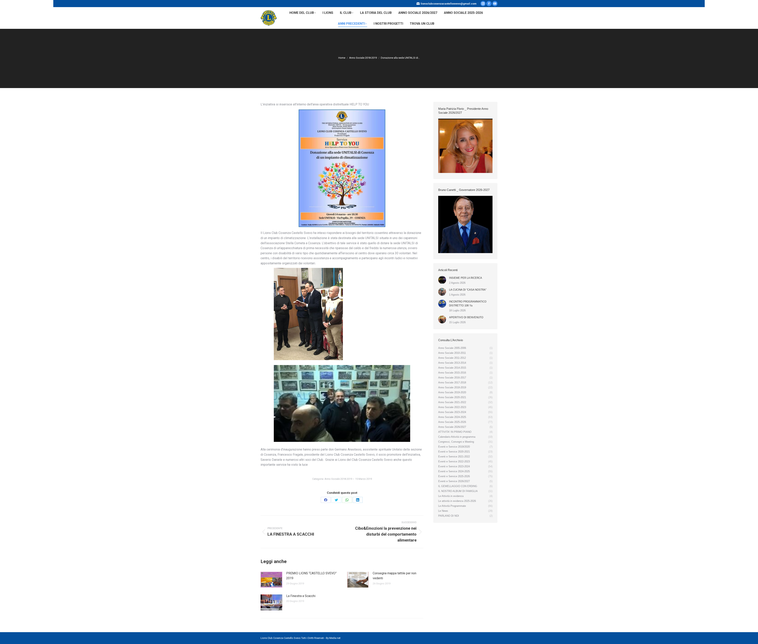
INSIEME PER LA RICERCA (465, 277)
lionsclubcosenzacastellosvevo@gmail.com (449, 3)
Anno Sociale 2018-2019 (338, 478)
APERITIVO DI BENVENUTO (466, 317)
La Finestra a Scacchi (300, 596)
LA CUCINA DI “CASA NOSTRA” (467, 289)
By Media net (333, 637)
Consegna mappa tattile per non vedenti (394, 575)
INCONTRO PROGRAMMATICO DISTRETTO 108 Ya (467, 303)
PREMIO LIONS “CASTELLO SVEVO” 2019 (311, 575)
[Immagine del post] (271, 580)
